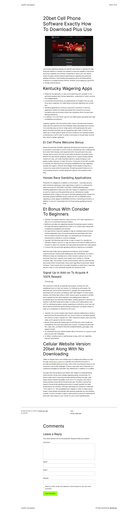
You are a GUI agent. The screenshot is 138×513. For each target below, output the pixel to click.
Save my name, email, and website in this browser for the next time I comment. (68, 488)
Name (45, 462)
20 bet (72, 413)
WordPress (113, 508)
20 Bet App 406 (43, 411)
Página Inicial (113, 5)
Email (45, 470)
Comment (47, 442)
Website (45, 478)
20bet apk (78, 413)
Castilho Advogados (28, 5)
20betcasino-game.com (57, 362)
